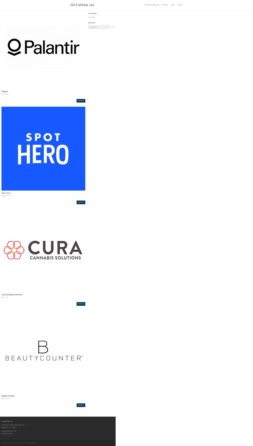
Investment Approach (152, 5)
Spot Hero (6, 193)
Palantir (4, 91)
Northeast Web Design (31, 443)
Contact (180, 5)
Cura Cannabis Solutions (11, 294)
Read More (81, 101)
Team (173, 5)
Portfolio (165, 5)
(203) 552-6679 (6, 433)
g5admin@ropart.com (8, 431)
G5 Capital (5, 443)
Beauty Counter (8, 396)
